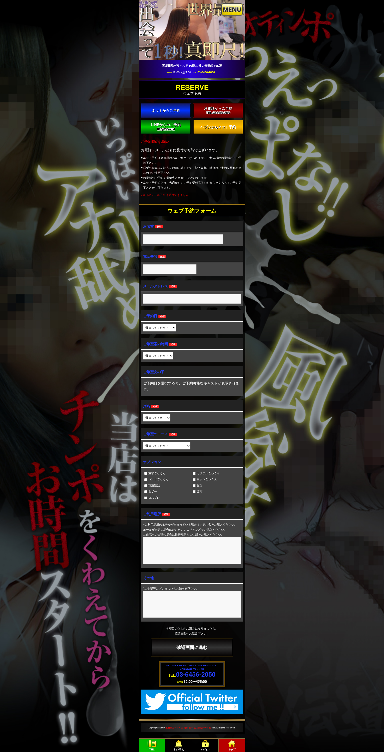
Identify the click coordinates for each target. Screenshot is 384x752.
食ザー (152, 491)
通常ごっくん (157, 473)
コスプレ (154, 497)
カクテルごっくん (208, 473)
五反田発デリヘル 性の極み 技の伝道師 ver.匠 (188, 727)
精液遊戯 (154, 485)
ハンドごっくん (158, 479)
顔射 (199, 485)
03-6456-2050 (206, 72)
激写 (199, 491)
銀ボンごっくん (207, 479)
